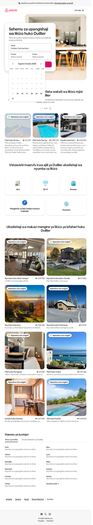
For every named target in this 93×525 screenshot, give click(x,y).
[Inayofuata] (50, 108)
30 (41, 93)
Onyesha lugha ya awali (63, 3)
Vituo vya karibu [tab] (11, 440)
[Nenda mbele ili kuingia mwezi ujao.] (41, 64)
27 (27, 93)
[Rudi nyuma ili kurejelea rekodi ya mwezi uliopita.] (13, 64)
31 (13, 98)
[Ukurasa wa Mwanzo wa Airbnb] (11, 10)
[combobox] (30, 48)
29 (36, 93)
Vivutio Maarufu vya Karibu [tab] (32, 440)
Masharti (49, 521)
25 (18, 93)
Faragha (41, 521)
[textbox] (19, 56)
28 (32, 93)
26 (22, 93)
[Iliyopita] (41, 108)
